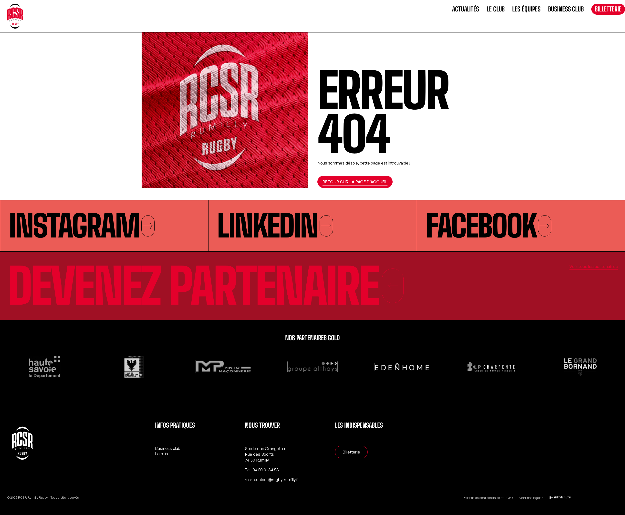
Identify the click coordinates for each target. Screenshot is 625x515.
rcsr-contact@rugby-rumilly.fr (272, 479)
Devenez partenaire (192, 286)
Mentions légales (531, 498)
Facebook (481, 225)
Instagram (74, 225)
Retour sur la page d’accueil (355, 181)
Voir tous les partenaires (593, 266)
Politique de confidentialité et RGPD (487, 498)
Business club (566, 9)
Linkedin (267, 225)
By (551, 497)
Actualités (465, 9)
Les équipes (526, 9)
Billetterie (608, 9)
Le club (496, 9)
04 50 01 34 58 (265, 469)
